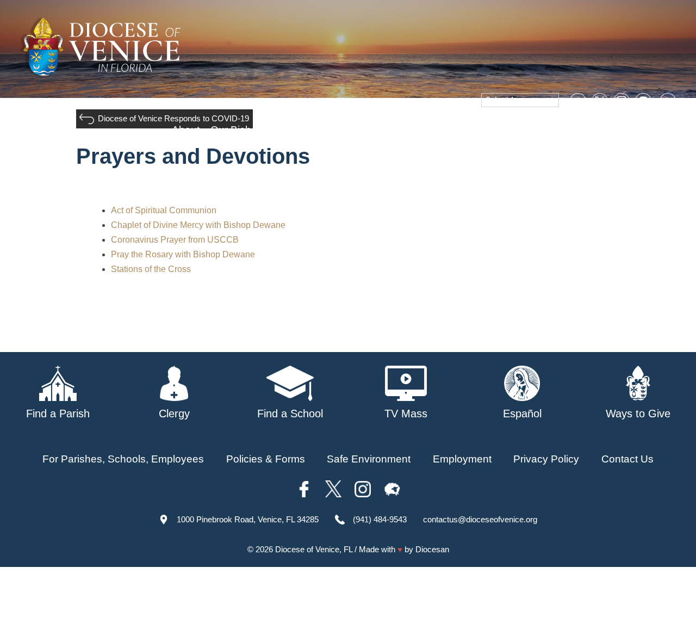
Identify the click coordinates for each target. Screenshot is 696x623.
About (186, 129)
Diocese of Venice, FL (313, 549)
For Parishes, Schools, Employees (123, 459)
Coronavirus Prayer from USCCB (175, 239)
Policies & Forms (265, 459)
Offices (539, 129)
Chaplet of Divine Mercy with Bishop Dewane (198, 225)
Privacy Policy (546, 459)
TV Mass (491, 129)
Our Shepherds (643, 129)
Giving (581, 129)
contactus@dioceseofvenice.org (480, 519)
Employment (462, 459)
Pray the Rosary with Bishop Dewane (183, 254)
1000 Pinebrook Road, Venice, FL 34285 (248, 519)
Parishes (294, 129)
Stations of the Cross (151, 269)
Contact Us (627, 459)
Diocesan (432, 549)
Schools (345, 129)
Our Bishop (236, 129)
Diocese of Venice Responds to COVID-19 (173, 118)
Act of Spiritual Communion (163, 210)
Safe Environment (417, 129)
